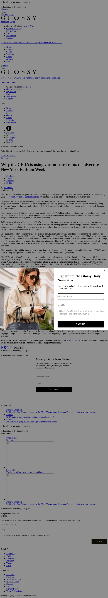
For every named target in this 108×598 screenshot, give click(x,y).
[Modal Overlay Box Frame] (54, 299)
